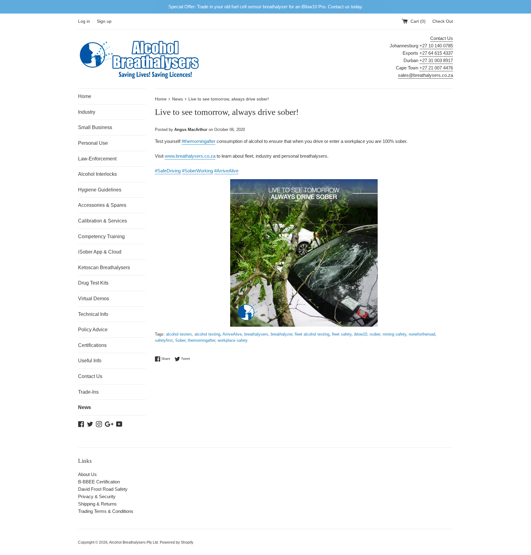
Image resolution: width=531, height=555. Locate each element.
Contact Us (441, 38)
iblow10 (360, 334)
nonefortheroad (422, 334)
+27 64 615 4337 (436, 53)
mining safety (394, 334)
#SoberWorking (197, 170)
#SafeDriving (168, 170)
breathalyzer (281, 334)
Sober (180, 340)
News (84, 407)
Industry (86, 112)
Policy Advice (93, 329)
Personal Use (93, 143)
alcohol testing (207, 334)
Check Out (442, 21)
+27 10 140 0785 (436, 45)
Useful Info (89, 360)
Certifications (92, 345)
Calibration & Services (102, 220)
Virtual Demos (93, 298)
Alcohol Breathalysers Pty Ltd (133, 542)
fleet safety (342, 334)
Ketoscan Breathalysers (104, 267)
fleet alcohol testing (312, 334)
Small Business (95, 127)
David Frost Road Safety (103, 489)
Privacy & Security (97, 496)
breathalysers (256, 334)
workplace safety (233, 340)
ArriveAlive (232, 334)
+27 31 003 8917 (436, 60)
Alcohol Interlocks (97, 174)
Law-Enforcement (97, 158)
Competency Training (101, 236)
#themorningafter (198, 141)
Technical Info (93, 314)
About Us (87, 474)
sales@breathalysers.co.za (425, 75)
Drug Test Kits (93, 282)
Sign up (104, 21)
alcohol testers (179, 334)
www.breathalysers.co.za (190, 156)
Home (84, 96)
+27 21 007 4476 (436, 67)
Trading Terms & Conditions (105, 511)
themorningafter (201, 340)
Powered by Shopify (176, 542)
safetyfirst (164, 340)
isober (375, 334)
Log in (84, 21)
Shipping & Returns (97, 503)
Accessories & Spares (102, 205)
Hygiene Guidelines (99, 189)
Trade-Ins (88, 392)
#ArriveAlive (226, 170)
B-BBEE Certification (99, 481)
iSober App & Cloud (99, 251)
